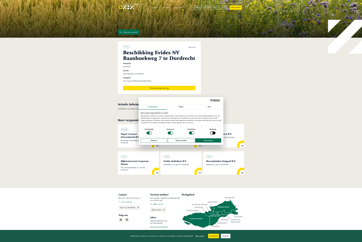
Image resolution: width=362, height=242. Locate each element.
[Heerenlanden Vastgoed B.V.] (223, 163)
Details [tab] (181, 107)
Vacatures (231, 3)
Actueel (165, 7)
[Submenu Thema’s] (158, 8)
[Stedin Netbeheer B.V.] (181, 163)
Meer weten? (199, 236)
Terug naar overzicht (130, 32)
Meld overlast (236, 7)
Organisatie (178, 7)
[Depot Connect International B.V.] (138, 136)
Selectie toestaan (181, 140)
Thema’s (154, 7)
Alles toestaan (208, 140)
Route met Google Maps (159, 227)
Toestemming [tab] (152, 107)
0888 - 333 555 (158, 204)
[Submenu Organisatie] (184, 8)
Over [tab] (209, 107)
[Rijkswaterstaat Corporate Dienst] (138, 163)
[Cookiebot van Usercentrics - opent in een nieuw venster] (213, 100)
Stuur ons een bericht (128, 207)
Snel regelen (222, 3)
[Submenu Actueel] (169, 8)
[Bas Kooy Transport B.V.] (223, 136)
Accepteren (213, 236)
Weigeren (154, 140)
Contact (239, 3)
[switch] (170, 132)
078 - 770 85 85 (127, 202)
